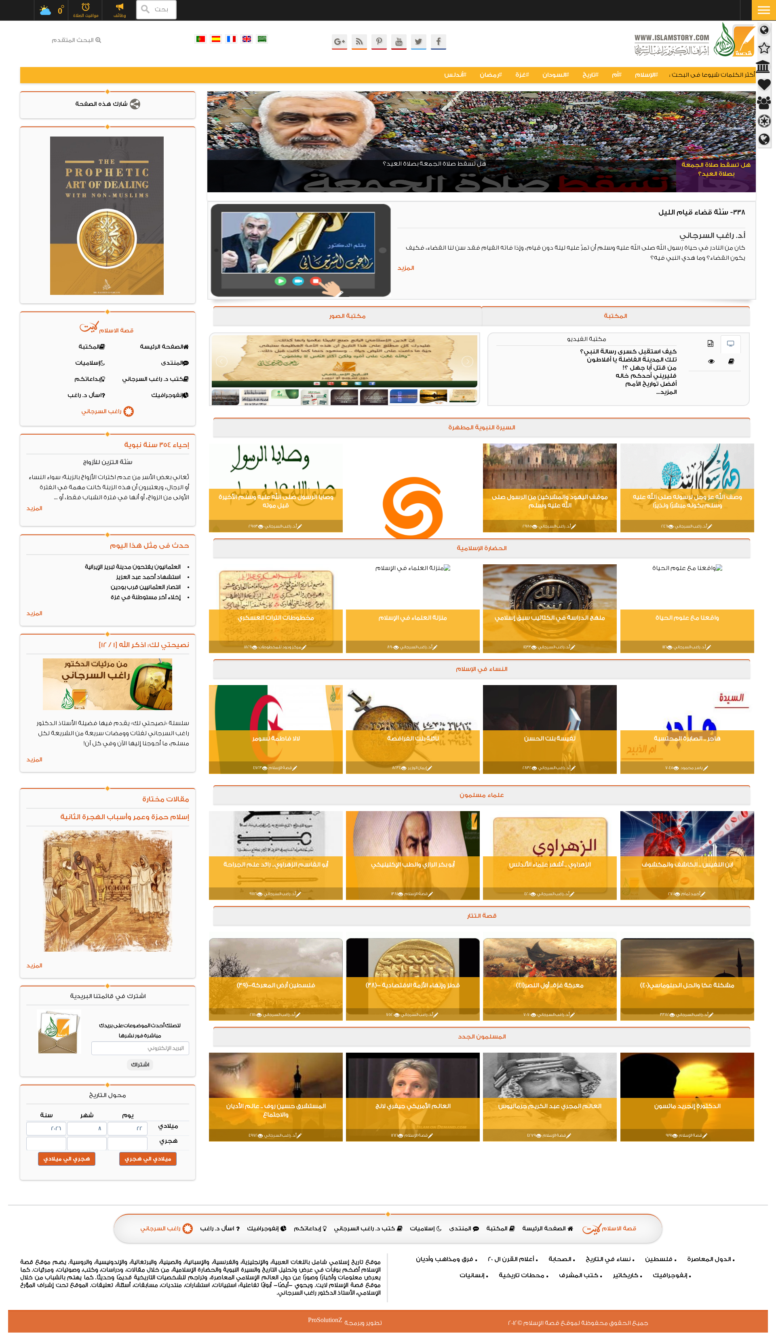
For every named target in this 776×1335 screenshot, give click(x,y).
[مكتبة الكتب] (731, 362)
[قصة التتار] (764, 121)
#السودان (555, 74)
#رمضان (491, 74)
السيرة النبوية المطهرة (481, 427)
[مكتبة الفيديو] (731, 344)
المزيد (405, 268)
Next (750, 146)
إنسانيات (472, 1275)
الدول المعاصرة (709, 1259)
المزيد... (666, 392)
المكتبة (615, 316)
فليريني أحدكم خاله (646, 375)
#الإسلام (646, 74)
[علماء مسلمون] (764, 103)
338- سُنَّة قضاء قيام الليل (701, 212)
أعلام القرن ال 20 (511, 1259)
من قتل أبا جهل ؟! (650, 367)
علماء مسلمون (481, 795)
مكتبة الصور (347, 316)
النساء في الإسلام (481, 669)
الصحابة (559, 1259)
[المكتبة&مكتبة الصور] (764, 30)
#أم (617, 74)
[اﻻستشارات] (711, 362)
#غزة (522, 74)
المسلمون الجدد (481, 1036)
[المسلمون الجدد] (764, 139)
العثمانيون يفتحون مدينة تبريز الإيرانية (133, 567)
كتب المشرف (578, 1275)
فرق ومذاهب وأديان (444, 1259)
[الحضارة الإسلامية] (764, 67)
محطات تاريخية (521, 1275)
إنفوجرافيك (670, 1275)
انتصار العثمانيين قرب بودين (146, 587)
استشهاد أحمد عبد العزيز (148, 577)
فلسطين (659, 1259)
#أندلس (455, 74)
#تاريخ (590, 74)
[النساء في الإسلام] (764, 85)
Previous (213, 146)
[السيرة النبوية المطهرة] (764, 48)
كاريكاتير (625, 1275)
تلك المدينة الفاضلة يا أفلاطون (632, 359)
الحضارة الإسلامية (481, 548)
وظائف (120, 15)
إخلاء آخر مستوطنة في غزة (146, 597)
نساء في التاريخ (608, 1259)
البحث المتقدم (72, 40)
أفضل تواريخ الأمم (651, 384)
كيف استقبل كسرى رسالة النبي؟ (628, 351)
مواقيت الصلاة (86, 15)
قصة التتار (481, 915)
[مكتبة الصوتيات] (710, 344)
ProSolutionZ (330, 1320)
